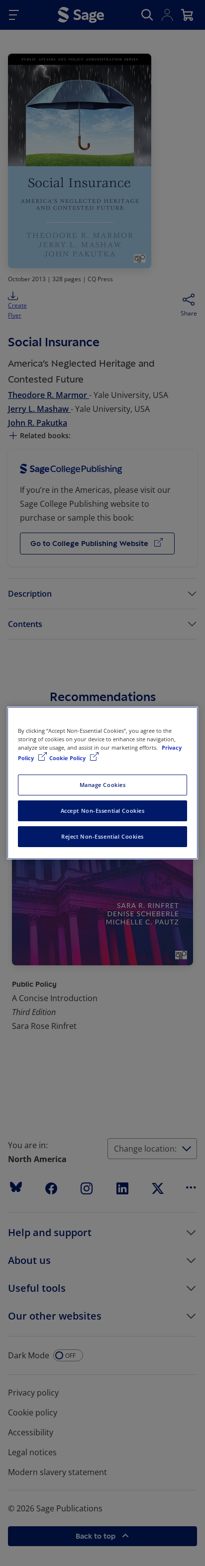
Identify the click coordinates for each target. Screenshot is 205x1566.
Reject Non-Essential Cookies (102, 836)
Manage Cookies (103, 784)
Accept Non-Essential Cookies (103, 810)
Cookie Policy (68, 758)
